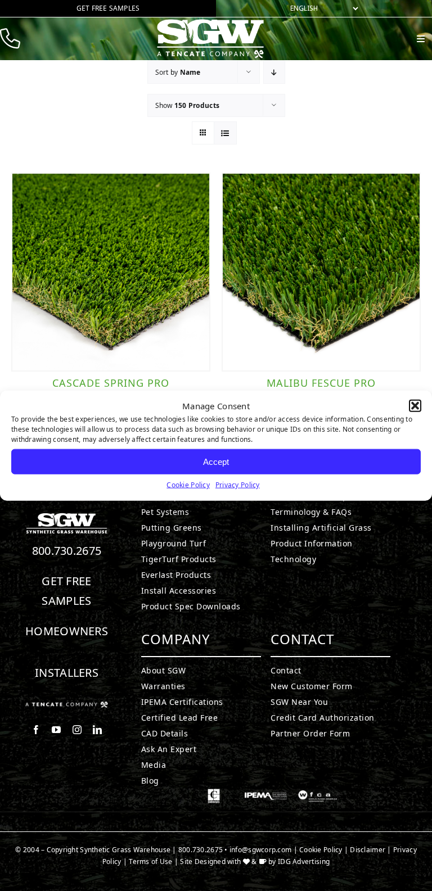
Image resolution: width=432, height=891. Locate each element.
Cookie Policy (188, 485)
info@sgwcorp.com (260, 849)
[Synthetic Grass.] (67, 706)
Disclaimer (367, 849)
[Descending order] (274, 72)
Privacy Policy (237, 485)
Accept (216, 461)
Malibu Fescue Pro (321, 383)
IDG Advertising (304, 861)
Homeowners (66, 631)
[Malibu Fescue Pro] (321, 272)
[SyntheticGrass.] (210, 22)
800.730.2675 (67, 550)
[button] (415, 405)
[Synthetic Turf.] (67, 516)
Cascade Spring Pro (110, 383)
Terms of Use (150, 861)
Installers (66, 672)
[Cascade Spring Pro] (110, 272)
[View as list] (225, 133)
